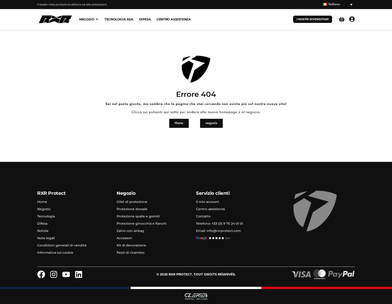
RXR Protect (51, 193)
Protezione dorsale (132, 209)
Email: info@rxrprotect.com (218, 231)
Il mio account (207, 202)
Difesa (42, 223)
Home (42, 202)
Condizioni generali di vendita (61, 245)
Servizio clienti (213, 193)
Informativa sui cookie (55, 252)
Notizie (43, 231)
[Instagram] (54, 274)
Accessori (124, 238)
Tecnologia (46, 216)
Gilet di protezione (132, 202)
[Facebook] (41, 274)
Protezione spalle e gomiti (138, 216)
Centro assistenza (210, 209)
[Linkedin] (79, 274)
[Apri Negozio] (97, 19)
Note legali (46, 238)
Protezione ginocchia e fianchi (142, 223)
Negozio (44, 209)
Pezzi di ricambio (131, 252)
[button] (338, 5)
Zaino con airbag (130, 231)
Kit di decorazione (131, 245)
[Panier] (342, 19)
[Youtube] (66, 274)
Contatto (203, 216)
